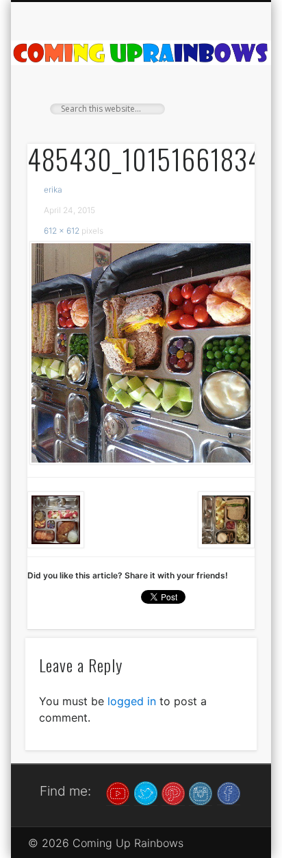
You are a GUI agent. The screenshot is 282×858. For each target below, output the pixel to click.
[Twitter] (145, 792)
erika (53, 189)
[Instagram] (200, 792)
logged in (131, 701)
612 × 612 (61, 230)
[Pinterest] (173, 792)
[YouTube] (117, 792)
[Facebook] (228, 792)
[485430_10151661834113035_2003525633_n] (141, 353)
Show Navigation (221, 123)
